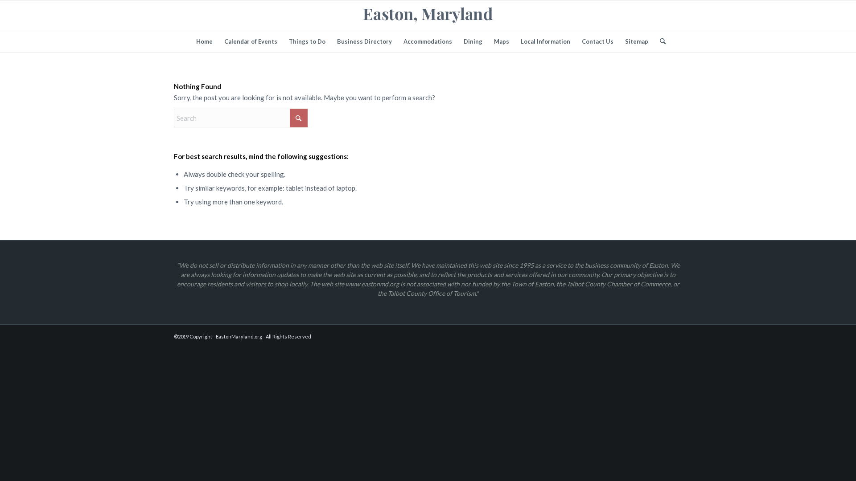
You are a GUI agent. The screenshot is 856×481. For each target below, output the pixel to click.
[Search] (660, 41)
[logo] (428, 15)
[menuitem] (204, 41)
